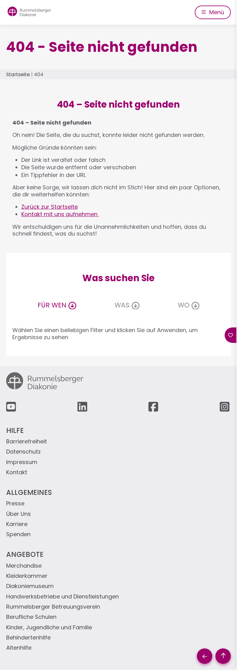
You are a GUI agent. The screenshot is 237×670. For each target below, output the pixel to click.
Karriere (16, 524)
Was (121, 305)
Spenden (18, 534)
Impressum (21, 462)
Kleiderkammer (27, 576)
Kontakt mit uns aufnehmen (60, 214)
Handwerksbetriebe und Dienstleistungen (62, 596)
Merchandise (24, 565)
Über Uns (18, 514)
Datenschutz (23, 451)
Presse (15, 503)
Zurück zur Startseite (49, 207)
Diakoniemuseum (30, 586)
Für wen (52, 305)
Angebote (25, 554)
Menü (216, 12)
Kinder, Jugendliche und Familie (49, 627)
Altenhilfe (18, 648)
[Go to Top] (223, 656)
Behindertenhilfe (28, 637)
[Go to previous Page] (204, 656)
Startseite (18, 74)
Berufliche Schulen (31, 617)
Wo (183, 305)
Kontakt (16, 472)
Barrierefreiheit (26, 441)
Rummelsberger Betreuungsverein (53, 606)
